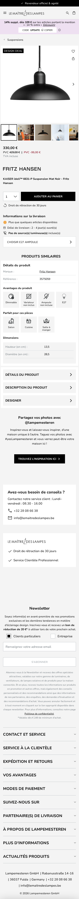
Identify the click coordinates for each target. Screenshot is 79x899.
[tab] (39, 734)
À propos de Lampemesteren (34, 829)
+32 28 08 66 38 (26, 511)
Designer (13, 400)
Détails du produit (22, 375)
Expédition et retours (28, 761)
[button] (9, 132)
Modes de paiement (24, 788)
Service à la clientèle (27, 747)
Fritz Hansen (47, 271)
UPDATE (37, 30)
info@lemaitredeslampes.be (34, 518)
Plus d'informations (26, 842)
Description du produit (26, 387)
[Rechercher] (67, 12)
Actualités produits (26, 856)
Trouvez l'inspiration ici (37, 459)
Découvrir (49, 25)
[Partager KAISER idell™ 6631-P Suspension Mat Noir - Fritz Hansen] (73, 58)
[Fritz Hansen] (22, 169)
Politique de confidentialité (39, 713)
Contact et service (24, 734)
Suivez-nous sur (21, 802)
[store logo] (29, 12)
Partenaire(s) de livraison (32, 815)
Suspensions (15, 39)
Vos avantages (19, 775)
